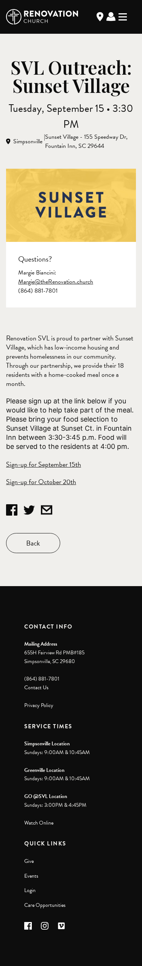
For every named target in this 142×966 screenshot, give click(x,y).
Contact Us (36, 688)
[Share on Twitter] (29, 510)
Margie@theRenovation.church (55, 281)
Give (29, 861)
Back (33, 543)
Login (30, 890)
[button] (28, 926)
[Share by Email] (46, 510)
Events (31, 876)
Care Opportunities (45, 905)
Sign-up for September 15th (43, 464)
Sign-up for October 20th (41, 482)
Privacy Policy (38, 705)
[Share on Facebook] (11, 510)
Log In (110, 16)
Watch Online (38, 823)
